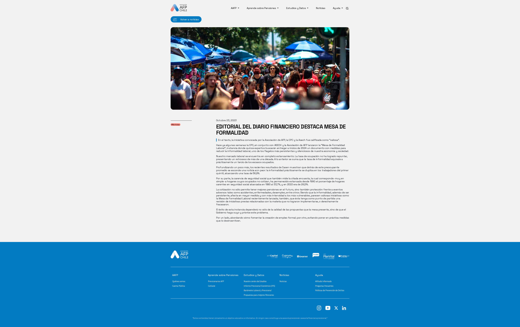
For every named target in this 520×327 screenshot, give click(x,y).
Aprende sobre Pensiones (262, 8)
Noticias (320, 8)
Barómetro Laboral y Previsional (258, 290)
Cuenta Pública (178, 286)
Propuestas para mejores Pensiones (259, 295)
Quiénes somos (178, 281)
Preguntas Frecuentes (324, 286)
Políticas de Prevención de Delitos (329, 290)
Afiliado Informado (323, 281)
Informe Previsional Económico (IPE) (259, 286)
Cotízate (211, 286)
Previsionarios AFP (216, 281)
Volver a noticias (189, 19)
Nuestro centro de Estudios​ (255, 281)
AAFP (234, 8)
